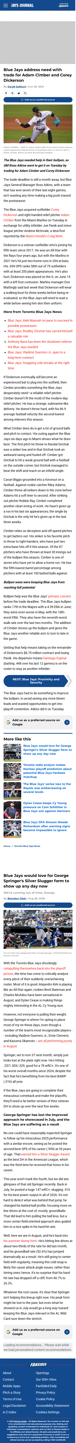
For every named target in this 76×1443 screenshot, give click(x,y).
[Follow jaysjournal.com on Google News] (67, 722)
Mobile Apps (11, 1386)
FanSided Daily (46, 1386)
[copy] (25, 93)
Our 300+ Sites (46, 1379)
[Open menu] (6, 5)
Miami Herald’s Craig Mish (44, 236)
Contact (8, 1379)
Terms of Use (12, 1399)
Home (7, 846)
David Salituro (17, 86)
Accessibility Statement (52, 1405)
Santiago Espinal (54, 658)
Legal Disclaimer (14, 1405)
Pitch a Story (12, 1392)
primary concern (59, 596)
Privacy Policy (45, 1392)
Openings (42, 1373)
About (7, 1373)
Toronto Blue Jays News (27, 846)
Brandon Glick (17, 898)
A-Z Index (9, 1412)
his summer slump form (20, 1241)
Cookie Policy (45, 1399)
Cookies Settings (48, 1412)
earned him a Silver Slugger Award (45, 1154)
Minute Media (20, 1421)
